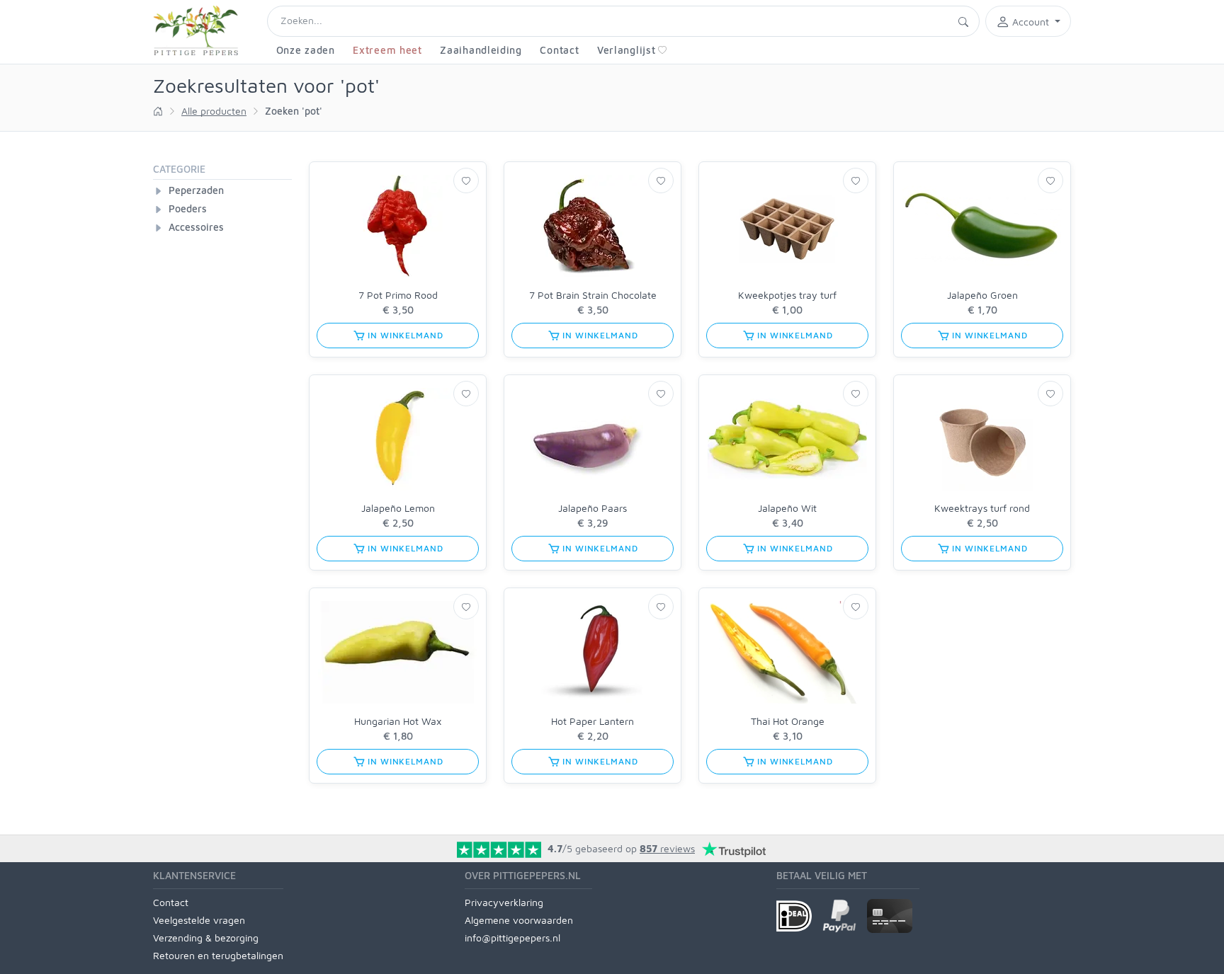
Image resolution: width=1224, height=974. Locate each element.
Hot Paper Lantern (592, 721)
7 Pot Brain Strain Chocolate (593, 295)
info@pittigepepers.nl (512, 938)
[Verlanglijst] (466, 180)
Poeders (188, 208)
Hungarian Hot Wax (397, 721)
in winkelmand (404, 335)
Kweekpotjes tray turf (787, 295)
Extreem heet (387, 50)
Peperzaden (196, 190)
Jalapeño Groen (982, 295)
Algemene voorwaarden (519, 920)
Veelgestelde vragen (199, 920)
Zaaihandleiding (481, 50)
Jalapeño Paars (592, 508)
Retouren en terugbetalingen (218, 955)
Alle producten (213, 111)
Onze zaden (305, 50)
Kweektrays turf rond (982, 508)
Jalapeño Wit (787, 508)
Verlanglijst (626, 50)
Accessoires (196, 227)
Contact (559, 50)
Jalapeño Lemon (398, 508)
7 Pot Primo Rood (398, 295)
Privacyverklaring (504, 902)
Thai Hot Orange (787, 721)
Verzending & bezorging (206, 938)
